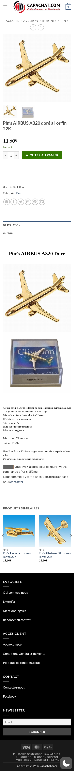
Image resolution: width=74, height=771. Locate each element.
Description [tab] (12, 225)
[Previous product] (41, 27)
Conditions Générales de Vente (24, 653)
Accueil (12, 20)
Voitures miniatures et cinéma (37, 759)
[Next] (64, 68)
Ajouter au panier (42, 155)
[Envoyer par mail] (28, 202)
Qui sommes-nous (15, 592)
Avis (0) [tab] (8, 233)
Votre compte (12, 644)
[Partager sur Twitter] (21, 202)
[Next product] (33, 27)
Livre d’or (9, 601)
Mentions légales (14, 611)
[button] (5, 7)
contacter (16, 481)
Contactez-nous (14, 687)
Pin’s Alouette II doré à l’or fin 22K (17, 555)
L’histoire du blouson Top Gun (37, 756)
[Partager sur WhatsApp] (6, 202)
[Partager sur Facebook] (13, 202)
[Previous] (9, 68)
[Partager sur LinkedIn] (42, 202)
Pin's (64, 20)
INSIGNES (49, 20)
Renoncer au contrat (17, 620)
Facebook (9, 696)
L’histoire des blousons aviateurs (36, 754)
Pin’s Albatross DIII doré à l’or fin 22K (55, 555)
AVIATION (30, 20)
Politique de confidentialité (21, 662)
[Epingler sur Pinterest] (35, 202)
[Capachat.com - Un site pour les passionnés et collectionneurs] (37, 6)
